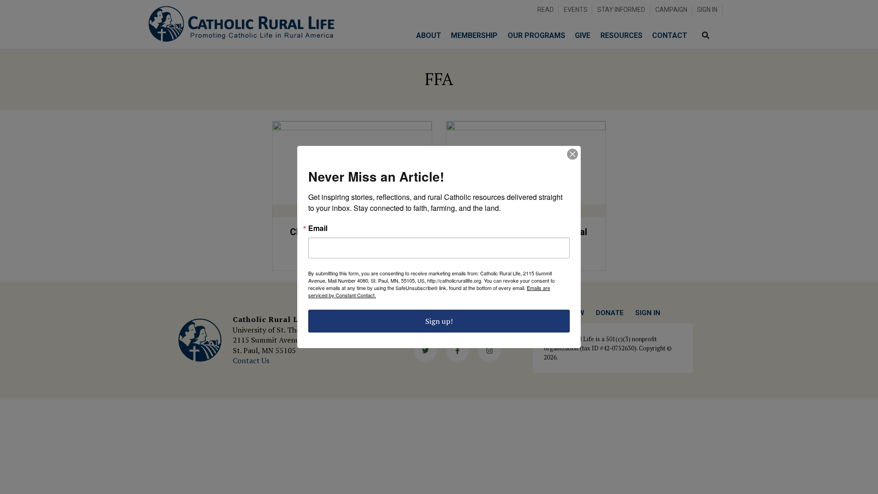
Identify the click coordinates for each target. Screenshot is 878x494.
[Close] (572, 154)
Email (317, 228)
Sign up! (439, 321)
